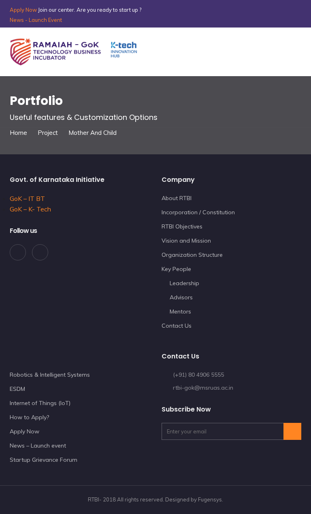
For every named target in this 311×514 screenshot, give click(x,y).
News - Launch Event (36, 20)
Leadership (184, 283)
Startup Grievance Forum (43, 459)
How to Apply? (29, 417)
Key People (176, 269)
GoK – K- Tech (30, 209)
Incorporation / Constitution (198, 212)
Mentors (180, 311)
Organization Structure (192, 254)
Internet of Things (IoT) (40, 403)
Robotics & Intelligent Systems (50, 374)
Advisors (181, 297)
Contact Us (177, 325)
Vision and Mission (186, 240)
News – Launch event (38, 445)
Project (48, 132)
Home (18, 132)
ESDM (17, 388)
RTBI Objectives (182, 226)
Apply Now (23, 9)
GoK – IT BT (27, 198)
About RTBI (177, 198)
